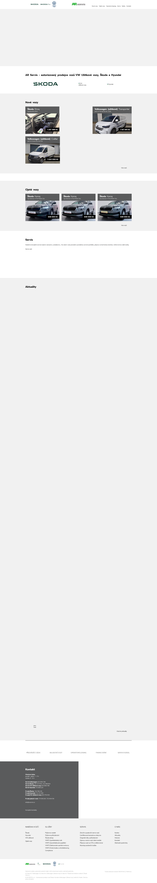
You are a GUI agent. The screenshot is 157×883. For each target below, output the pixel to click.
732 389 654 (46, 784)
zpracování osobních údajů (42, 871)
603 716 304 (46, 795)
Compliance (49, 850)
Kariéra (117, 833)
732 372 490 (39, 793)
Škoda (27, 833)
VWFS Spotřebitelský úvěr (53, 840)
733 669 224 (39, 787)
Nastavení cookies (30, 871)
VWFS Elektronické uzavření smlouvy (57, 845)
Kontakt (128, 6)
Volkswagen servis (27, 4)
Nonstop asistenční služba (88, 845)
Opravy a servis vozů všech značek (90, 840)
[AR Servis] (30, 864)
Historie (117, 838)
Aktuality (117, 835)
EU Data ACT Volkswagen (32, 873)
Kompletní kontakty (31, 810)
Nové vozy (95, 6)
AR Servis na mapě (117, 789)
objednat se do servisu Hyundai (111, 258)
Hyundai (60, 4)
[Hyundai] (110, 84)
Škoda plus (45, 4)
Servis (119, 6)
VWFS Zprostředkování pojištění (55, 843)
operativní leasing (78, 753)
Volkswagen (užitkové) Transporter (112, 120)
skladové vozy (56, 753)
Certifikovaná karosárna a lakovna (90, 835)
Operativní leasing (111, 6)
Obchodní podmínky (121, 843)
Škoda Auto (34, 4)
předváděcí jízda (33, 753)
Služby (123, 6)
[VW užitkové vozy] (82, 85)
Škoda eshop (49, 838)
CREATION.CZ (122, 871)
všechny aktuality (122, 731)
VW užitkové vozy (54, 4)
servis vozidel (124, 753)
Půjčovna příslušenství (52, 835)
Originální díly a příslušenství (89, 838)
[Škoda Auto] (46, 85)
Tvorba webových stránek (111, 871)
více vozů (124, 168)
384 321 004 (38, 784)
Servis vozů (28, 249)
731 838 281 (42, 798)
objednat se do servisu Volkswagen (40, 258)
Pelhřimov (128, 871)
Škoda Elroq (42, 120)
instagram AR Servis (130, 863)
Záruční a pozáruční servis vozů (89, 833)
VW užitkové (29, 838)
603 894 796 (42, 782)
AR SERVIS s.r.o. (31, 877)
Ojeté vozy (102, 6)
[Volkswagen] (39, 864)
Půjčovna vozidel (50, 833)
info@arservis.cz (30, 802)
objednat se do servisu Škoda (75, 258)
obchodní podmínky (68, 871)
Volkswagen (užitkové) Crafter (42, 150)
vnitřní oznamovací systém (56, 871)
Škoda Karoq (42, 207)
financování (101, 753)
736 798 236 (38, 791)
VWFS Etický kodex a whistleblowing (57, 848)
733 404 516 (50, 798)
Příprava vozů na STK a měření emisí (91, 843)
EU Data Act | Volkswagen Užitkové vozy (49, 873)
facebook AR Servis (29, 806)
